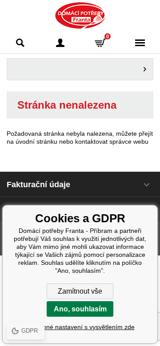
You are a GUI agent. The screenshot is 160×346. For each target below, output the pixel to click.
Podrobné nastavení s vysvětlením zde (80, 326)
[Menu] (140, 42)
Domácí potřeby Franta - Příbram (80, 15)
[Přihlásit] (60, 42)
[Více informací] (80, 69)
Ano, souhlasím (80, 309)
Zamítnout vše (80, 291)
